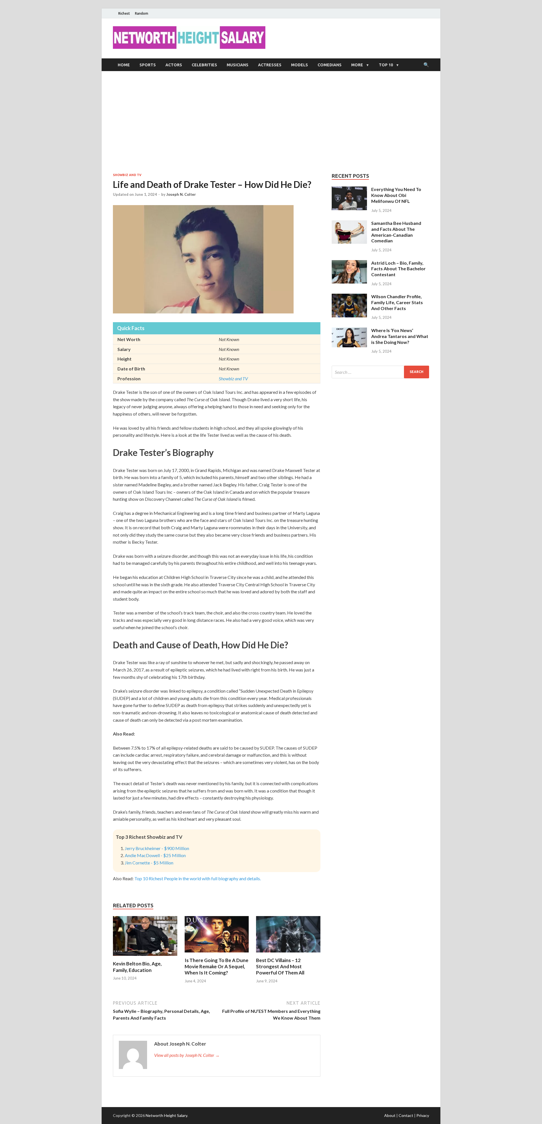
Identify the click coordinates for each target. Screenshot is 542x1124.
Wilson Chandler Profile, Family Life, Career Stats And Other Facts (397, 302)
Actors (173, 65)
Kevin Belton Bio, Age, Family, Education (137, 967)
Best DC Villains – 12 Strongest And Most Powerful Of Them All (280, 966)
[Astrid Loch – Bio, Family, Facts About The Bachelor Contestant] (349, 263)
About (389, 1115)
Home (124, 65)
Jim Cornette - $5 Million (149, 862)
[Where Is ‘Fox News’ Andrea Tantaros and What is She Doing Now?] (349, 330)
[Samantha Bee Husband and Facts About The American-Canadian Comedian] (349, 223)
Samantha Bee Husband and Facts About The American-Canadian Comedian (396, 231)
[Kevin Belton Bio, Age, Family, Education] (145, 957)
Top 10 (386, 65)
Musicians (237, 65)
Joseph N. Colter (181, 194)
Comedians (330, 65)
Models (299, 65)
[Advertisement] (271, 121)
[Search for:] (380, 372)
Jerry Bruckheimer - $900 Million (157, 848)
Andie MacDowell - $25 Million (155, 855)
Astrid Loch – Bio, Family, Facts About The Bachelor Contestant (398, 268)
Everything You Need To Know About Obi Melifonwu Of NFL (396, 195)
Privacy (422, 1115)
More (357, 65)
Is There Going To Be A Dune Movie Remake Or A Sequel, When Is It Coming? (216, 966)
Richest (124, 13)
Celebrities (204, 65)
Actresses (269, 65)
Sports (147, 65)
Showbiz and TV (127, 175)
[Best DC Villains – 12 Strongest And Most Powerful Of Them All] (288, 953)
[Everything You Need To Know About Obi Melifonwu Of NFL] (349, 189)
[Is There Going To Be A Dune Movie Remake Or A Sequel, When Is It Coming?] (217, 953)
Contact (406, 1115)
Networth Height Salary (166, 1115)
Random (141, 13)
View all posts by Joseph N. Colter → (187, 1055)
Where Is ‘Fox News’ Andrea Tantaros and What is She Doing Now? (399, 336)
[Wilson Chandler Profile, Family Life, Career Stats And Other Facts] (349, 297)
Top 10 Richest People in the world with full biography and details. (197, 878)
